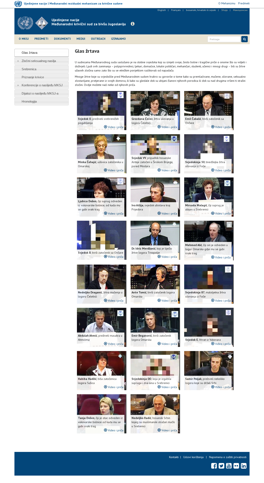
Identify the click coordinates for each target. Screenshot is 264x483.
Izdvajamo (118, 39)
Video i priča (115, 127)
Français (176, 10)
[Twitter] (221, 465)
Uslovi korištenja (193, 457)
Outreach (98, 39)
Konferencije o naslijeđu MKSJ (42, 85)
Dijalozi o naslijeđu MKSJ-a (40, 93)
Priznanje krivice (33, 77)
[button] (132, 24)
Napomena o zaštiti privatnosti (227, 457)
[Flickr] (236, 465)
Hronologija (29, 101)
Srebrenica (29, 69)
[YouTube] (229, 465)
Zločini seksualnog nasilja (39, 61)
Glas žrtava (29, 52)
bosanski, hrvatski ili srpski (201, 10)
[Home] (35, 23)
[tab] (41, 52)
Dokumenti (62, 39)
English (162, 10)
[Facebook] (214, 465)
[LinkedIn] (243, 465)
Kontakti (174, 457)
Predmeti (41, 39)
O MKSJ (24, 39)
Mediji (81, 39)
